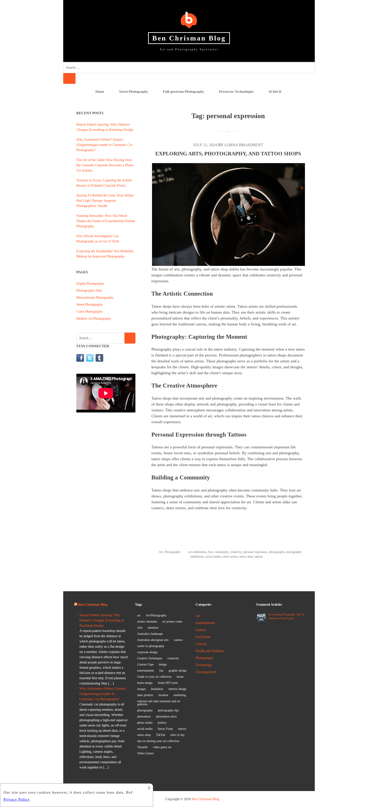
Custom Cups (145, 664)
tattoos (259, 556)
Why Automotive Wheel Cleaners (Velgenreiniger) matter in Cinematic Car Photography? (104, 145)
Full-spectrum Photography (183, 91)
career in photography (150, 646)
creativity (236, 552)
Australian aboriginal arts (152, 640)
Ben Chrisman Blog (189, 38)
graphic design (178, 670)
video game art (162, 747)
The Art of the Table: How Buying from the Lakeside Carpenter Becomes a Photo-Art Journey (105, 165)
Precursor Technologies (236, 91)
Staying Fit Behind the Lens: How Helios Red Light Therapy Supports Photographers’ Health (105, 200)
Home (99, 91)
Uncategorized (206, 672)
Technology (204, 665)
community (221, 552)
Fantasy (201, 630)
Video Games (145, 753)
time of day (177, 735)
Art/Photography (156, 615)
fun (161, 670)
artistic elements (147, 621)
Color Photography (89, 311)
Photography (172, 552)
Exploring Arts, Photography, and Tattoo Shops (228, 153)
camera (178, 640)
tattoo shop (246, 556)
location (163, 695)
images (141, 689)
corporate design (147, 652)
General (201, 644)
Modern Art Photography (93, 318)
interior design (177, 689)
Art (161, 552)
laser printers (145, 695)
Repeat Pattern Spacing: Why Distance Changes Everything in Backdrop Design (101, 620)
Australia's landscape (150, 633)
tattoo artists (230, 556)
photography (276, 552)
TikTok (160, 735)
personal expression (255, 552)
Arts (210, 552)
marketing (179, 695)
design (163, 664)
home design (145, 682)
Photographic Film (89, 290)
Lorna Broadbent (243, 145)
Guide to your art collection (154, 676)
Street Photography (133, 91)
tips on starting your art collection (158, 741)
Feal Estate (203, 637)
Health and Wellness (210, 651)
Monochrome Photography (95, 297)
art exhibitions (197, 552)
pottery (162, 722)
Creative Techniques (149, 658)
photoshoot (144, 716)
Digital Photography (90, 283)
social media (213, 556)
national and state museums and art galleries (158, 703)
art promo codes (172, 621)
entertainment (145, 670)
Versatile (142, 747)
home (180, 676)
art (138, 615)
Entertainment (205, 623)
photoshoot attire (166, 716)
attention (153, 627)
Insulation (157, 689)
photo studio (144, 722)
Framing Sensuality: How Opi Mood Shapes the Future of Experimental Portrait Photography (105, 221)
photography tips (168, 710)
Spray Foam (165, 728)
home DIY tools (168, 682)
